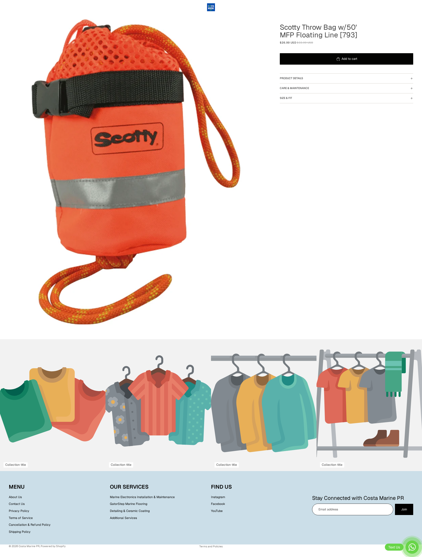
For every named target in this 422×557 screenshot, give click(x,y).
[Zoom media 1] (135, 169)
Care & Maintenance (294, 88)
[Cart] (410, 7)
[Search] (391, 7)
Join (404, 509)
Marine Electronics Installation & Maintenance (142, 497)
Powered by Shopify (53, 546)
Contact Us (17, 504)
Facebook (218, 504)
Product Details (291, 78)
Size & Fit (286, 98)
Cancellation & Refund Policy (30, 525)
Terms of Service (21, 518)
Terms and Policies (211, 546)
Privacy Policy (19, 511)
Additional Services (123, 518)
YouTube (217, 511)
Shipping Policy (20, 532)
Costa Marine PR (29, 546)
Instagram (218, 497)
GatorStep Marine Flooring (128, 504)
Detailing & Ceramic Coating (130, 511)
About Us (15, 497)
